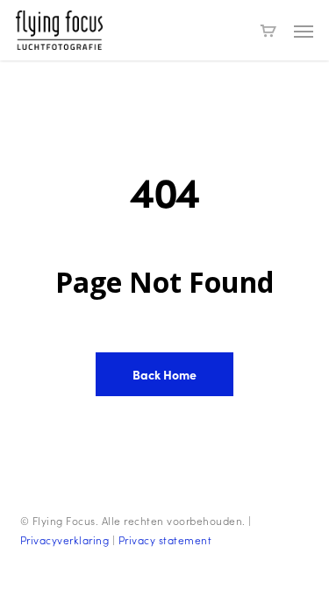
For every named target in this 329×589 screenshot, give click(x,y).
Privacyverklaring (65, 540)
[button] (303, 30)
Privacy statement (165, 540)
